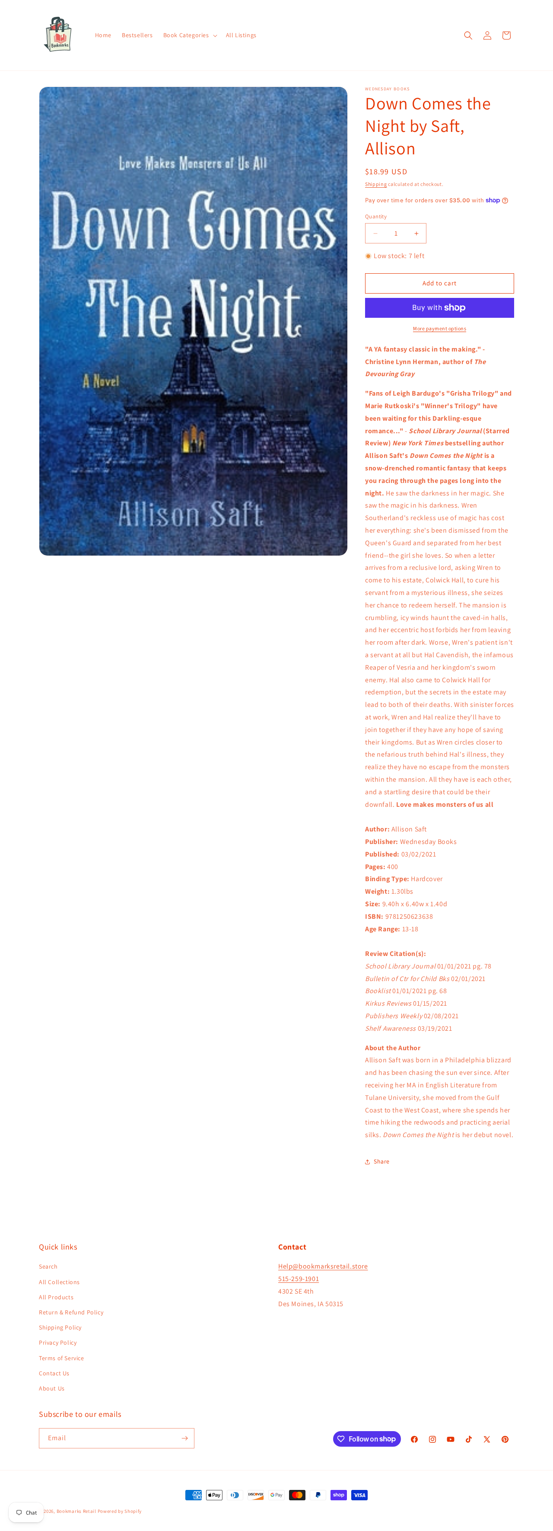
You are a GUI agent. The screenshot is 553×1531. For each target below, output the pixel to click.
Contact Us (54, 1373)
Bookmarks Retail (76, 1511)
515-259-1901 (298, 1278)
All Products (56, 1297)
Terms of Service (61, 1358)
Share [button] (382, 1161)
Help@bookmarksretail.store (323, 1266)
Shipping (376, 184)
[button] (189, 35)
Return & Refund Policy (71, 1312)
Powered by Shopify (120, 1511)
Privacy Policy (57, 1342)
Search (48, 1267)
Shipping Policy (60, 1327)
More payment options (439, 328)
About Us (52, 1388)
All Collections (59, 1282)
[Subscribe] (184, 1438)
